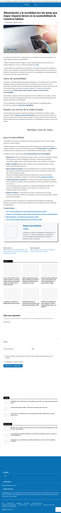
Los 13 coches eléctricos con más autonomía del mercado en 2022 (26, 211)
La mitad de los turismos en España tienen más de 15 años (11, 302)
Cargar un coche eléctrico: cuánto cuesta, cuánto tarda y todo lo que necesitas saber (31, 214)
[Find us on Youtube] (13, 476)
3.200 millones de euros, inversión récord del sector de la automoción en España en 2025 (30, 303)
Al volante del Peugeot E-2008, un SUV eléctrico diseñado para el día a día (29, 407)
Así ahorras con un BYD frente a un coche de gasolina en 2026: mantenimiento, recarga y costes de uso (32, 414)
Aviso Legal (26, 503)
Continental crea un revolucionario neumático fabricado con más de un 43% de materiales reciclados (33, 440)
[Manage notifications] (3, 509)
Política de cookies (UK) (49, 505)
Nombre (6, 342)
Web (33, 349)
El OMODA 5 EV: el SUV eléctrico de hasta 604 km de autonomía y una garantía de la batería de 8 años (34, 402)
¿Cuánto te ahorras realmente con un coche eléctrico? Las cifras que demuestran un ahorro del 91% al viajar (49, 280)
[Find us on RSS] (10, 476)
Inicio (3, 503)
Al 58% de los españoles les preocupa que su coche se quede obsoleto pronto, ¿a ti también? (48, 304)
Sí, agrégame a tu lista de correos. (14, 362)
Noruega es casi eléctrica (12, 1)
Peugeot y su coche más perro (51, 1)
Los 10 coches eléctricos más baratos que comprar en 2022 (24, 219)
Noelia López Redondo (32, 225)
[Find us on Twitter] (5, 476)
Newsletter (19, 503)
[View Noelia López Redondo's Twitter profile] (20, 232)
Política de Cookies (23, 505)
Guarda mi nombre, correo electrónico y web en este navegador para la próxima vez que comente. (29, 357)
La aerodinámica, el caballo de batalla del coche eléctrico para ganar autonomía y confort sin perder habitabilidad (34, 434)
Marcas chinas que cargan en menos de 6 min (31, 1)
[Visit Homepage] (30, 4)
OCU (37, 65)
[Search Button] (58, 4)
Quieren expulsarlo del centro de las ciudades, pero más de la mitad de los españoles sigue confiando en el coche (30, 280)
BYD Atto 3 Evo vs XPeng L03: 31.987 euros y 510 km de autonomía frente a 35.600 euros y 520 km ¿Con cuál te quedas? (34, 428)
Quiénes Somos (10, 503)
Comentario (7, 322)
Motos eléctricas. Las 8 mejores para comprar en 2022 (22, 217)
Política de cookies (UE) (35, 505)
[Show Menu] (2, 4)
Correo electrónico (9, 349)
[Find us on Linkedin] (16, 476)
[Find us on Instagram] (8, 476)
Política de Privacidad (37, 503)
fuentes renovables (47, 177)
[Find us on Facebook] (2, 476)
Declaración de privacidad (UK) (9, 506)
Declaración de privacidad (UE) (9, 505)
